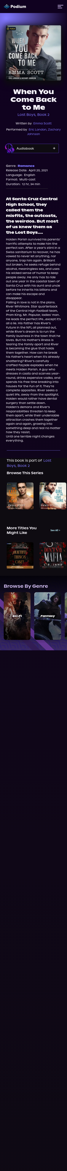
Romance (26, 166)
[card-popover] (20, 496)
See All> (55, 530)
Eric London (38, 129)
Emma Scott (42, 123)
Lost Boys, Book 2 (33, 114)
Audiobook (25, 148)
